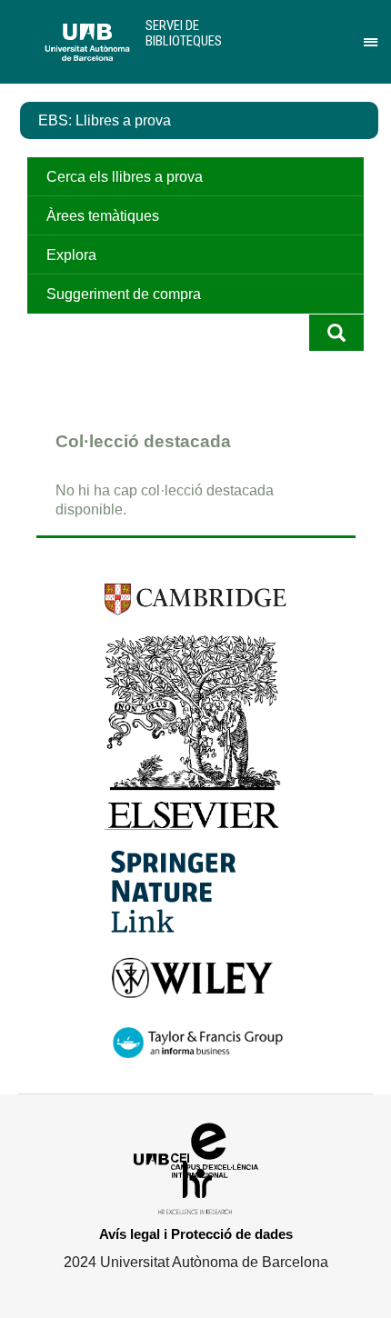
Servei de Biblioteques (183, 33)
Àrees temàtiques (102, 216)
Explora (71, 255)
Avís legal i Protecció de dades (196, 1234)
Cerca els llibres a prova (124, 177)
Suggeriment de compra (123, 294)
